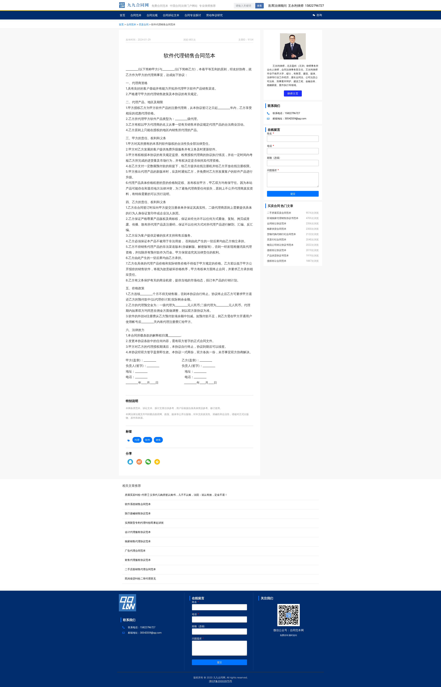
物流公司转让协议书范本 (280, 244)
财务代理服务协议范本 (138, 560)
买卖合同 (143, 24)
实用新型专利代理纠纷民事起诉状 (144, 522)
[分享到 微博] (139, 462)
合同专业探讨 (192, 15)
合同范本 (135, 15)
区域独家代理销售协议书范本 (282, 218)
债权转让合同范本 (276, 260)
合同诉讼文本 (171, 15)
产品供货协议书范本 (278, 255)
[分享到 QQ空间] (157, 462)
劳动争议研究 (214, 15)
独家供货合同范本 (276, 228)
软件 (147, 439)
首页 (122, 15)
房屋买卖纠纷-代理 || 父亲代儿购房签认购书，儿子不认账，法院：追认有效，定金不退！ (176, 494)
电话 (270, 145)
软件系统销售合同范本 (138, 504)
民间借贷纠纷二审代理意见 (140, 578)
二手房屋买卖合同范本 (279, 212)
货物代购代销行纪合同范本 (281, 234)
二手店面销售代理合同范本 (140, 569)
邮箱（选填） (274, 158)
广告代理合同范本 (135, 550)
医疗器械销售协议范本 (138, 513)
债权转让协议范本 (276, 250)
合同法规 (152, 15)
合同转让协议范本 (276, 223)
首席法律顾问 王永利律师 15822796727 (296, 5)
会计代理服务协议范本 (138, 532)
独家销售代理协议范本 (138, 541)
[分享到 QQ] (130, 462)
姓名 (270, 133)
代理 (137, 439)
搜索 (259, 5)
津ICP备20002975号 (220, 681)
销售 (158, 439)
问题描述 (273, 170)
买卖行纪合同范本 (276, 239)
